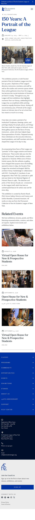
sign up (17, 487)
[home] (8, 9)
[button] (31, 9)
